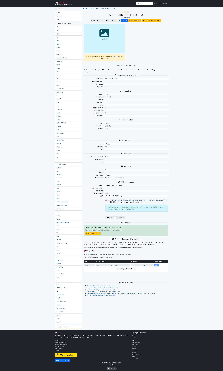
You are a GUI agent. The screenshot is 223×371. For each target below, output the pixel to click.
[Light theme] (111, 368)
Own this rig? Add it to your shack (152, 20)
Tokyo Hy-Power (61, 301)
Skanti (58, 270)
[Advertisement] (147, 38)
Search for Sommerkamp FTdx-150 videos (101, 286)
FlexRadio (59, 109)
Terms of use (58, 348)
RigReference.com (115, 362)
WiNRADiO (60, 311)
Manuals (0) (101, 20)
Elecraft (59, 99)
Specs (94, 20)
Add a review (135, 20)
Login (159, 3)
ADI (57, 27)
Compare (124, 20)
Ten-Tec (59, 298)
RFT (58, 233)
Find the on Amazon (100, 295)
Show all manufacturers (63, 327)
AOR (58, 37)
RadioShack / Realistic (63, 222)
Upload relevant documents (116, 217)
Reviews (134, 346)
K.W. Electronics (61, 164)
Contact (57, 350)
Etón (58, 102)
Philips (58, 212)
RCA (58, 226)
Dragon (59, 81)
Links (133, 356)
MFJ (58, 188)
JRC (58, 160)
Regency (59, 229)
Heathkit (59, 143)
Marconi (59, 184)
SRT (58, 281)
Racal (58, 219)
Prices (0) (117, 20)
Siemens (59, 263)
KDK (58, 171)
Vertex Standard (61, 308)
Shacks (134, 352)
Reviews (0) (110, 20)
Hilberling (59, 147)
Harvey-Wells (60, 140)
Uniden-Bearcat (61, 305)
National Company (62, 205)
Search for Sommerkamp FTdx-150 (101, 290)
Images (134, 348)
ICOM (58, 12)
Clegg (58, 64)
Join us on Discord (63, 360)
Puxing (58, 215)
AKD (58, 30)
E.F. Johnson (60, 88)
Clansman (59, 61)
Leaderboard (135, 354)
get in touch (87, 337)
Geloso (59, 116)
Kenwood (59, 16)
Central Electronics (62, 58)
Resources (135, 358)
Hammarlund (60, 133)
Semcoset (59, 260)
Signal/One (60, 267)
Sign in (115, 56)
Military (59, 191)
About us (57, 340)
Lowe (58, 181)
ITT (57, 154)
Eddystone (60, 92)
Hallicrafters (60, 130)
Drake (58, 85)
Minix (58, 195)
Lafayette (59, 178)
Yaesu (58, 19)
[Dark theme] (114, 368)
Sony (58, 277)
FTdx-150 (113, 8)
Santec (58, 253)
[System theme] (108, 368)
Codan (58, 68)
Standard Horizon (61, 287)
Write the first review (93, 233)
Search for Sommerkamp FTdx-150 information (102, 288)
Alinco (58, 33)
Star (58, 291)
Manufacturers (94, 8)
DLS (58, 78)
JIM (57, 157)
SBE (58, 256)
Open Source (60, 208)
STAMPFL (59, 284)
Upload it (116, 209)
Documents (135, 344)
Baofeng (59, 51)
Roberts (59, 239)
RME (58, 236)
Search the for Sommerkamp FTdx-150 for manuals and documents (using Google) (121, 293)
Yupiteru (59, 322)
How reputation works (61, 344)
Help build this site (60, 342)
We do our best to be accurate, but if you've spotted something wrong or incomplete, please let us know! (137, 200)
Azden (58, 44)
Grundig (59, 126)
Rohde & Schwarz (62, 243)
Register (165, 3)
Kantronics (59, 167)
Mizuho (59, 198)
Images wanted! (59, 346)
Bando (58, 47)
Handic (58, 136)
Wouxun (59, 315)
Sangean (59, 250)
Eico (58, 95)
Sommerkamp (61, 274)
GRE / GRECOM (61, 123)
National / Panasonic (62, 202)
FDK (58, 106)
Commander (60, 75)
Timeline (134, 350)
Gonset (59, 119)
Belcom (59, 54)
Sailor (58, 246)
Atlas (58, 40)
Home (86, 8)
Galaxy (58, 112)
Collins (58, 71)
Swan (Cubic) (60, 294)
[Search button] (155, 3)
